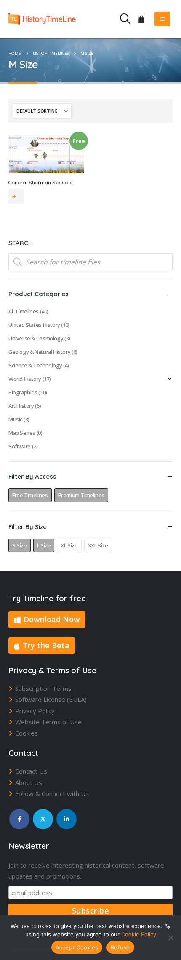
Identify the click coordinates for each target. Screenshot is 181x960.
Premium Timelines (81, 495)
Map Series (21, 433)
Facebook (19, 819)
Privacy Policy (35, 711)
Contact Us (31, 771)
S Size (19, 545)
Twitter (43, 819)
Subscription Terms (43, 688)
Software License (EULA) (51, 699)
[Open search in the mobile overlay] (90, 261)
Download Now (52, 619)
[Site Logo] (42, 18)
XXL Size (98, 545)
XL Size (69, 545)
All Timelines (23, 311)
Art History (21, 406)
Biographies (22, 392)
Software (19, 446)
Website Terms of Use (48, 721)
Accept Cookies (77, 947)
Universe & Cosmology (35, 338)
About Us (28, 782)
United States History (34, 325)
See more (16, 196)
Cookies (26, 733)
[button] (125, 18)
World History (24, 379)
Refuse (120, 947)
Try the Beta (46, 645)
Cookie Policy (138, 934)
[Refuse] (170, 937)
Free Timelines (30, 495)
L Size (44, 545)
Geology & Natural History (39, 352)
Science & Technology (35, 365)
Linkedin (66, 819)
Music (15, 419)
